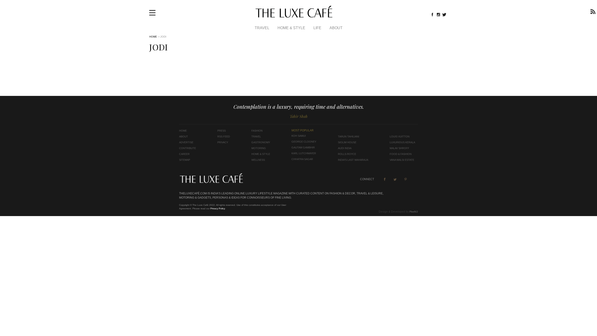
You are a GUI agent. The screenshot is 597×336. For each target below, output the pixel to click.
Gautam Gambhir (303, 147)
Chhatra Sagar (302, 159)
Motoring (258, 148)
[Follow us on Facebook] (432, 14)
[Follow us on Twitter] (444, 14)
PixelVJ (414, 211)
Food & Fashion (401, 154)
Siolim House (347, 142)
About (336, 28)
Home (153, 36)
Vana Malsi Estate (402, 159)
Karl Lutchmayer (304, 153)
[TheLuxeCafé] (294, 16)
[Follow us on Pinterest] (405, 179)
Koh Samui (299, 135)
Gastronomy (260, 142)
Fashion (257, 130)
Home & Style (291, 28)
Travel (262, 28)
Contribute (187, 148)
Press (221, 130)
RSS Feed (223, 136)
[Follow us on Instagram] (438, 14)
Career (184, 154)
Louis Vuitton (400, 136)
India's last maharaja (353, 159)
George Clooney (304, 141)
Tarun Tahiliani (348, 136)
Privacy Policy (217, 208)
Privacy (222, 142)
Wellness (258, 159)
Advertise (186, 142)
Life (317, 28)
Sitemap (184, 159)
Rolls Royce (347, 154)
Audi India (344, 148)
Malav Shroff (399, 148)
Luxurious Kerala (402, 142)
